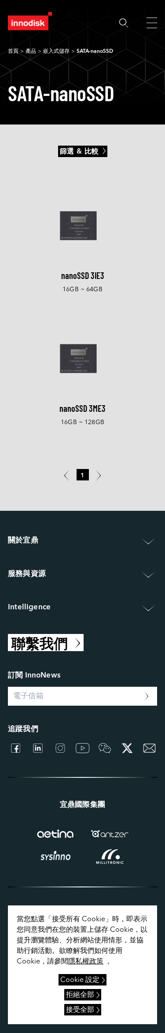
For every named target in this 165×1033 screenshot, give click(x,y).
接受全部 (80, 1010)
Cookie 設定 (79, 980)
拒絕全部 (80, 995)
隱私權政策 (85, 961)
